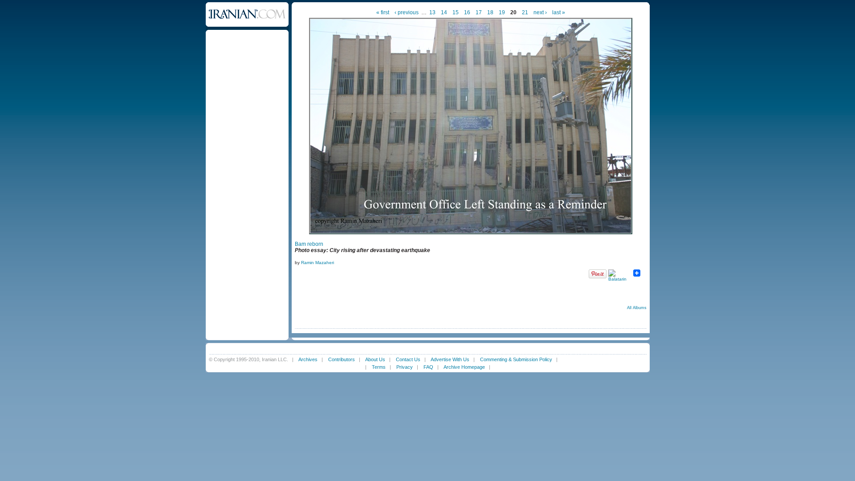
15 (455, 12)
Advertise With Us (450, 359)
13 (432, 12)
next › (540, 12)
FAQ (428, 367)
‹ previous (407, 12)
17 (479, 12)
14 (444, 12)
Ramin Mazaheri (317, 262)
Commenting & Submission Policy (516, 359)
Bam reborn (309, 244)
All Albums (637, 308)
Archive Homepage (464, 367)
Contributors (341, 359)
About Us (375, 359)
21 (525, 12)
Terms (379, 367)
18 (490, 12)
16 (467, 12)
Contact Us (408, 359)
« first (382, 12)
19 (502, 12)
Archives (308, 359)
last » (558, 12)
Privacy (404, 367)
